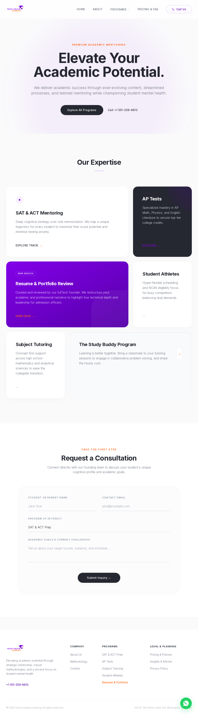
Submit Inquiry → (99, 577)
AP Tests (107, 661)
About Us (76, 654)
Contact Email (114, 497)
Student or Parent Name (48, 497)
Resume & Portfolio (115, 682)
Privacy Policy (159, 668)
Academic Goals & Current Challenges (59, 539)
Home (81, 9)
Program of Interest (45, 518)
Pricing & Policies (161, 654)
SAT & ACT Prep (112, 654)
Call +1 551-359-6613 (122, 110)
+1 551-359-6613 (17, 684)
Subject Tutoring (112, 668)
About (98, 9)
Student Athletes (112, 675)
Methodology (78, 661)
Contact (75, 668)
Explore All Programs (81, 110)
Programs (118, 9)
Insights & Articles (161, 661)
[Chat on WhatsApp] (186, 703)
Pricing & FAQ (148, 9)
